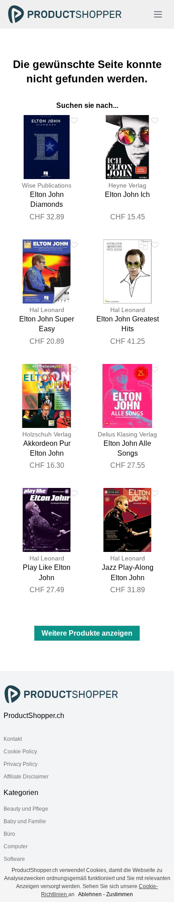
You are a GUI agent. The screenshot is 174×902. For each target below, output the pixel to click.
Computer (16, 846)
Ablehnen (90, 894)
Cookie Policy (20, 751)
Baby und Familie (25, 821)
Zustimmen (119, 894)
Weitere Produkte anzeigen (87, 633)
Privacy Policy (20, 764)
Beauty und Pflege (26, 809)
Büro (9, 834)
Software (14, 859)
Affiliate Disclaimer (26, 777)
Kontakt (13, 739)
